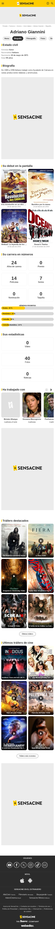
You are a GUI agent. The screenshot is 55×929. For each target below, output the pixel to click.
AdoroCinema (11, 898)
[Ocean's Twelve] (41, 226)
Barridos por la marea (41, 204)
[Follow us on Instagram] (31, 865)
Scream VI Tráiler (14, 626)
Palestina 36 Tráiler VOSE (41, 713)
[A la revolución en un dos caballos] (14, 186)
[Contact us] (45, 865)
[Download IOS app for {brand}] (23, 880)
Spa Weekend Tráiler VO (41, 678)
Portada (5, 26)
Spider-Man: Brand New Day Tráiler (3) (41, 591)
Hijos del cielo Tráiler (14, 713)
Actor (11, 50)
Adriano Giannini (38, 26)
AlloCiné (6, 894)
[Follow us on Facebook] (17, 865)
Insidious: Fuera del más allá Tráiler (14, 678)
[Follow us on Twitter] (24, 865)
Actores (19, 26)
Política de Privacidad (9, 909)
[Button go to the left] (46, 389)
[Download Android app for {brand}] (31, 880)
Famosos (12, 26)
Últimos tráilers (27, 634)
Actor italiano (27, 26)
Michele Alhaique (11, 419)
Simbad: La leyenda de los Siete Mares (14, 244)
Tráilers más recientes (27, 756)
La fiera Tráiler (41, 555)
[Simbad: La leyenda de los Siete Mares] (14, 226)
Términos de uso (44, 906)
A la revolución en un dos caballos (14, 204)
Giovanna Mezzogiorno (32, 419)
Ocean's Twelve (41, 244)
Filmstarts (23, 894)
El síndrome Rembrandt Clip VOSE (14, 748)
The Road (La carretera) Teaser (14, 555)
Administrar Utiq (25, 909)
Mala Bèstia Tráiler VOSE (41, 748)
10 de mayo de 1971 (19, 55)
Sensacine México (37, 898)
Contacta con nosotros (28, 906)
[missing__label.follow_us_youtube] (10, 865)
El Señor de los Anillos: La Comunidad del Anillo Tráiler (41, 626)
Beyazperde (42, 894)
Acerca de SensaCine (10, 906)
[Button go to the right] (50, 389)
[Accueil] (25, 3)
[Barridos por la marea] (41, 186)
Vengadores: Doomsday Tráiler (14, 591)
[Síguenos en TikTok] (38, 865)
